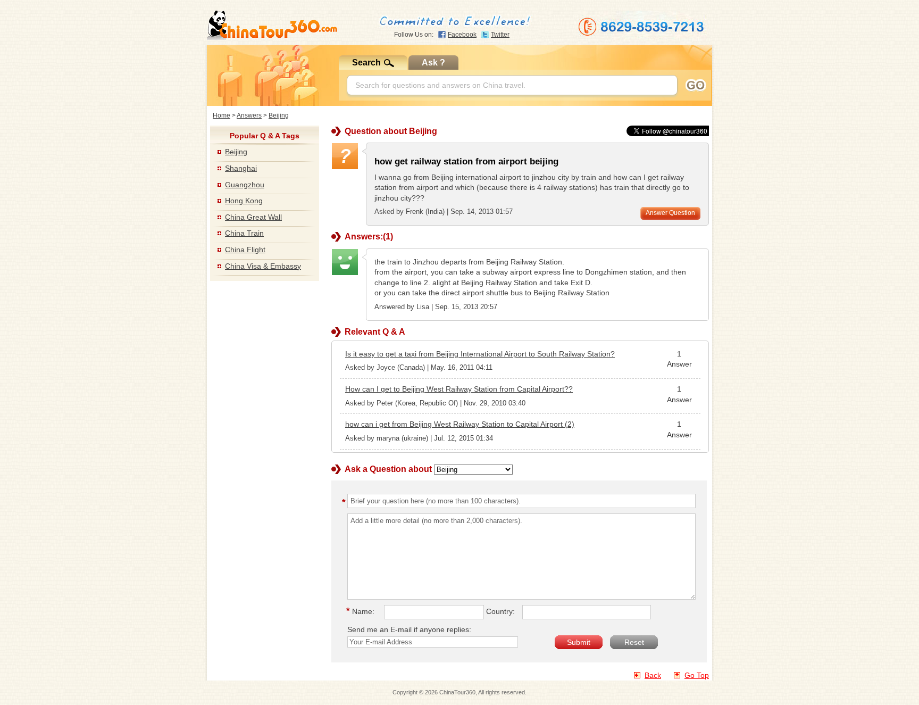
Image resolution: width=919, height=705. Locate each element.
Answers (249, 115)
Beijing (279, 115)
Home (221, 115)
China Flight (245, 249)
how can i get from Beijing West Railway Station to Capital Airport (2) (459, 424)
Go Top (696, 675)
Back (653, 675)
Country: (500, 611)
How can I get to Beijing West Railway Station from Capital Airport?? (459, 389)
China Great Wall (253, 217)
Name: (362, 611)
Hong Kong (244, 200)
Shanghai (241, 168)
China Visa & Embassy (263, 266)
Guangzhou (244, 184)
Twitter (500, 34)
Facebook (462, 34)
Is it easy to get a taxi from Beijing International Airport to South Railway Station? (480, 354)
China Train (244, 233)
